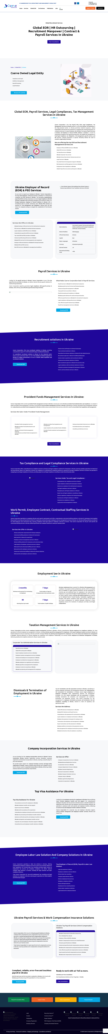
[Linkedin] (78, 3)
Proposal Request (88, 999)
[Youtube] (11, 1024)
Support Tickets (90, 8)
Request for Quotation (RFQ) (17, 999)
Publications (50, 8)
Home (20, 8)
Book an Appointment (65, 999)
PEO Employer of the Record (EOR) (52, 1021)
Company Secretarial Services (51, 1023)
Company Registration (31, 1021)
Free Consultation (54, 41)
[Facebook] (75, 3)
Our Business (41, 8)
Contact (28, 1015)
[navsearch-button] (82, 3)
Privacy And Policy (10, 1031)
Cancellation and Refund (45, 1031)
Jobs (56, 8)
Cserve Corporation (89, 1031)
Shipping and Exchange (32, 1031)
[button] (26, 8)
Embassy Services (30, 1023)
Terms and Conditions (21, 1031)
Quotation (100, 8)
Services (26, 8)
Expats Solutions (48, 1018)
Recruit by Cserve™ (49, 1013)
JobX (27, 1013)
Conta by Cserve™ (48, 1015)
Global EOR (33, 8)
